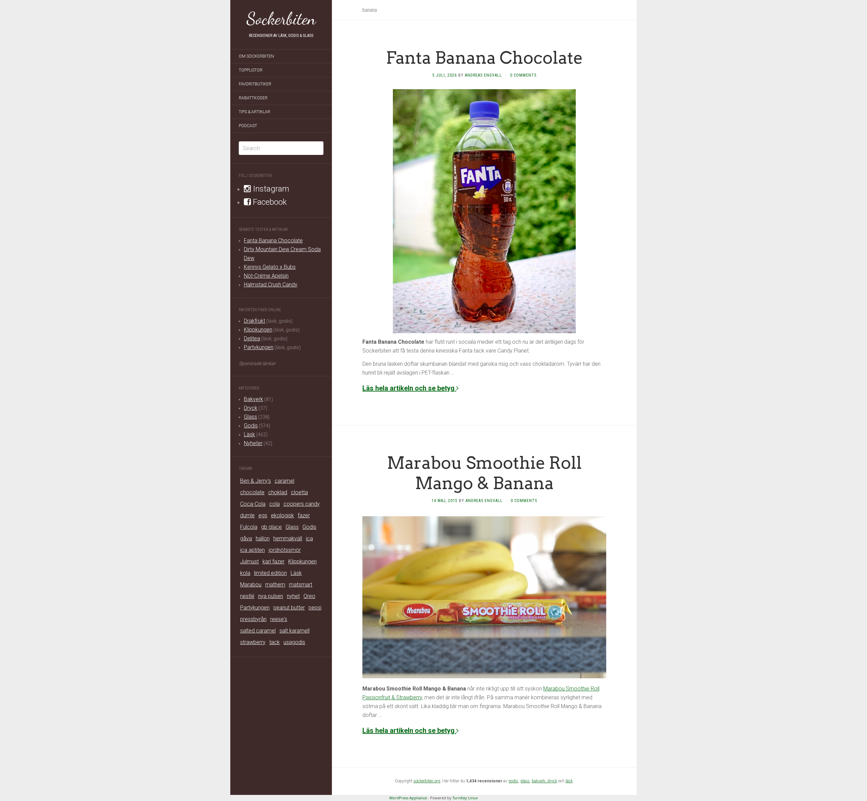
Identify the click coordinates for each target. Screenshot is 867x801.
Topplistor (250, 70)
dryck (552, 781)
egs (262, 515)
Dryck (250, 408)
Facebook (269, 202)
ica (309, 538)
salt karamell (294, 630)
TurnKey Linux (465, 797)
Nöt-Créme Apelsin (266, 276)
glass (525, 781)
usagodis (294, 642)
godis (513, 781)
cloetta (299, 492)
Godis (251, 425)
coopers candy (301, 504)
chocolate (252, 492)
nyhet (293, 596)
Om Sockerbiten (256, 56)
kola (245, 573)
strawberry (253, 642)
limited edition (270, 573)
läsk (569, 781)
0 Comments (523, 75)
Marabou (250, 584)
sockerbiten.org (427, 781)
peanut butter (289, 607)
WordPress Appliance (408, 797)
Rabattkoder (253, 98)
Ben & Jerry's (255, 481)
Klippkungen (258, 329)
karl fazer (273, 561)
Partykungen (258, 347)
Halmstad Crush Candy (270, 284)
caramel (284, 481)
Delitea (252, 338)
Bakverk (253, 399)
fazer (304, 515)
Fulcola (248, 527)
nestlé (247, 596)
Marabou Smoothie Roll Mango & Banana (484, 473)
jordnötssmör (285, 550)
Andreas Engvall (483, 75)
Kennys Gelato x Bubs (270, 267)
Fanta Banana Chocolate (273, 240)
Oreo (309, 596)
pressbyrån (253, 619)
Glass (250, 417)
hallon (263, 538)
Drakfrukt (254, 321)
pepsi (315, 607)
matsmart (300, 584)
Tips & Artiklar (254, 111)
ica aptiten (252, 550)
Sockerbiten (281, 18)
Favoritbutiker (255, 84)
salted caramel (258, 630)
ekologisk (282, 515)
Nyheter (253, 443)
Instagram (270, 189)
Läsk (249, 434)
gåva (246, 538)
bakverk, (539, 781)
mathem (275, 584)
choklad (277, 492)
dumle (247, 515)
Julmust (249, 561)
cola (274, 504)
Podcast (248, 125)
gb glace (271, 527)
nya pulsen (270, 596)
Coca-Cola (253, 504)
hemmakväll (287, 538)
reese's (278, 619)
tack (274, 642)
